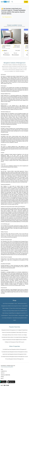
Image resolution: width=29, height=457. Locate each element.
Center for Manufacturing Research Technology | (12, 332)
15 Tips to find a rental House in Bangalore (17, 308)
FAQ (2, 369)
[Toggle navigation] (12, 2)
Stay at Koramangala (13, 315)
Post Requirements (7, 17)
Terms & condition (5, 374)
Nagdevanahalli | (19, 339)
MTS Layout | (24, 332)
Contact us (4, 371)
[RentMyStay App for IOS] (11, 381)
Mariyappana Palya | (14, 342)
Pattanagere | (5, 334)
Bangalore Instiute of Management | (9, 330)
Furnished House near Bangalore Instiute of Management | (14, 349)
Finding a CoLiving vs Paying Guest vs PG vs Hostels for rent (15, 310)
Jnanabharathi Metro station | (8, 337)
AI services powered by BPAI (7, 366)
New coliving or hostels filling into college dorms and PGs (13, 313)
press (2, 376)
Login (26, 1)
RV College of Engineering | (21, 330)
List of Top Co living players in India (10, 303)
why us (2, 373)
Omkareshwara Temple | (10, 339)
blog (2, 378)
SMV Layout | (21, 342)
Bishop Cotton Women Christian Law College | (17, 334)
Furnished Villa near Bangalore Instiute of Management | (13, 351)
